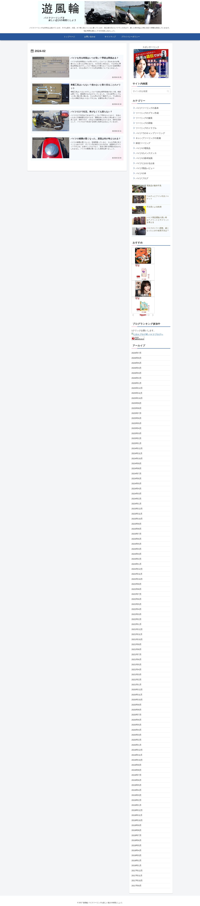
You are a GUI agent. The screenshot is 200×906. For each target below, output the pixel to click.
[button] (168, 91)
